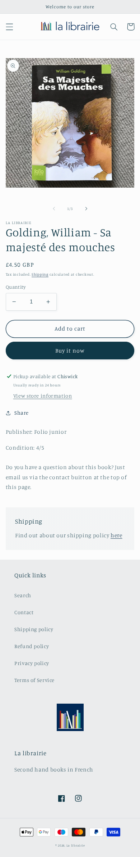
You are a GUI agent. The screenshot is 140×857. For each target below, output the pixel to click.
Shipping (40, 274)
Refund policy (31, 646)
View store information (42, 396)
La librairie (75, 845)
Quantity (15, 287)
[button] (9, 26)
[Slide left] (54, 209)
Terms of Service (34, 680)
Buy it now (70, 350)
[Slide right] (86, 209)
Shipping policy (33, 629)
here (116, 535)
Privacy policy (31, 663)
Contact (23, 612)
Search (22, 595)
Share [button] (21, 413)
